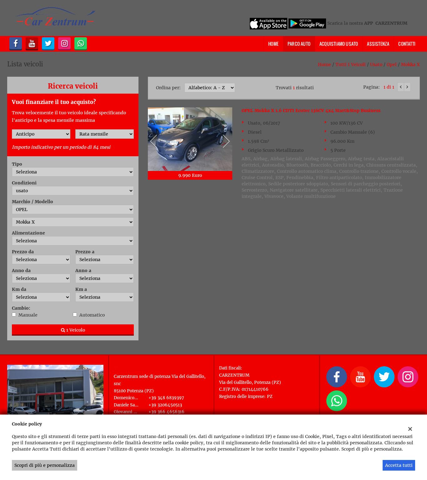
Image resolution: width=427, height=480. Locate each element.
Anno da (21, 270)
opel (392, 64)
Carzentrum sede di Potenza (151, 368)
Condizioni (24, 183)
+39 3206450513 (165, 405)
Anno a (83, 270)
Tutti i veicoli (350, 64)
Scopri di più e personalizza (44, 465)
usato (376, 64)
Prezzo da (23, 252)
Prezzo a (84, 252)
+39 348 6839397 (166, 397)
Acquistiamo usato (338, 43)
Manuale (28, 315)
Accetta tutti (399, 465)
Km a (81, 289)
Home (273, 43)
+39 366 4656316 (166, 412)
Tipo (17, 164)
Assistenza (378, 43)
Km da (19, 289)
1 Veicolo (75, 330)
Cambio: (21, 308)
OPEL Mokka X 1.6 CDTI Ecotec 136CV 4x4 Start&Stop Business (311, 110)
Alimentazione (28, 233)
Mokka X (410, 64)
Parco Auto (299, 43)
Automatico (92, 315)
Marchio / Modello (32, 201)
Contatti (406, 43)
